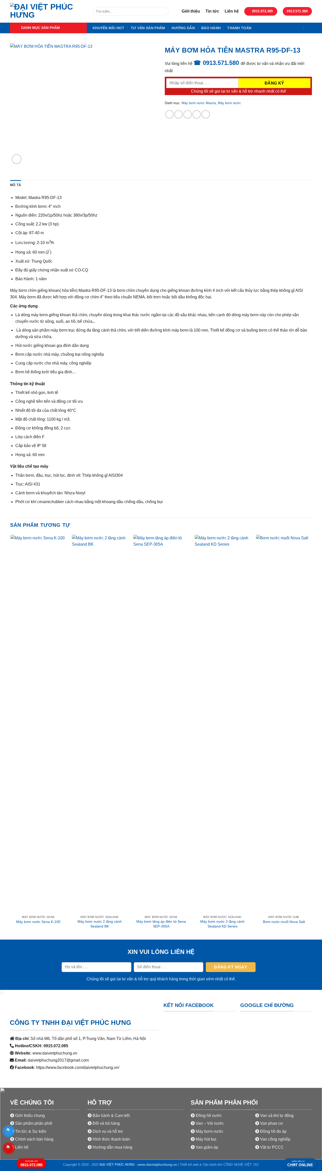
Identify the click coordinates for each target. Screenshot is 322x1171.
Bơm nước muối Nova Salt (284, 922)
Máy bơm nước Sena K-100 (38, 922)
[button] (48, 28)
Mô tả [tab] (15, 185)
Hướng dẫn (183, 28)
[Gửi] (164, 11)
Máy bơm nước (229, 103)
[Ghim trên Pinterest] (196, 114)
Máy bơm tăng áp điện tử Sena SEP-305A (161, 923)
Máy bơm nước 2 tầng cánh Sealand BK (99, 923)
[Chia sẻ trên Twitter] (178, 114)
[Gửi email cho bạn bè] (187, 114)
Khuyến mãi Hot (108, 28)
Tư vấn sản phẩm (148, 28)
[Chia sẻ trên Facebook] (169, 114)
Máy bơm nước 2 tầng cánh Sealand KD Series (222, 923)
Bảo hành (211, 28)
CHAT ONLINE (300, 1163)
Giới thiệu (191, 11)
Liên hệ (232, 11)
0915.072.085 (31, 1163)
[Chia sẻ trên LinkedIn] (206, 114)
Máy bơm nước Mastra (199, 103)
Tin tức (212, 11)
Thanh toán (239, 28)
